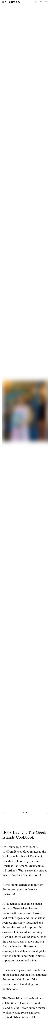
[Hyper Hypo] (11, 2)
